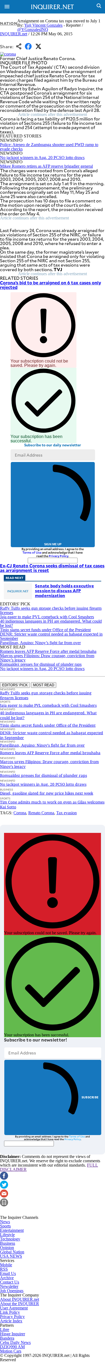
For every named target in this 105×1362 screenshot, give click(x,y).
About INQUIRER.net (19, 1299)
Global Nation (12, 1252)
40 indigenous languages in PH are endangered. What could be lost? (51, 623)
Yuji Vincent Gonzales (43, 25)
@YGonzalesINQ (32, 29)
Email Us (8, 1273)
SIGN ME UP (52, 544)
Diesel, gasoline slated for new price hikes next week (46, 793)
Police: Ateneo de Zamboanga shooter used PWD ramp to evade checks (49, 146)
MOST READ (43, 685)
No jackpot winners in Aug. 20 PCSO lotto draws (42, 157)
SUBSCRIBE (90, 1097)
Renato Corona (41, 813)
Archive (7, 1277)
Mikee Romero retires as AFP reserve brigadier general (46, 166)
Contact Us (9, 1282)
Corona (19, 813)
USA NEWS (11, 1256)
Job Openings (11, 1290)
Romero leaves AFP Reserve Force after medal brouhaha (48, 651)
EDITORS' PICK (15, 685)
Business (7, 1243)
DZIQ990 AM (12, 1346)
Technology (10, 1239)
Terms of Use (31, 552)
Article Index (11, 1321)
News (5, 1221)
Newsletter (9, 1286)
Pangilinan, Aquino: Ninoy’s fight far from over (40, 642)
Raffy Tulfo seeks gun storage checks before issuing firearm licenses (51, 610)
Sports (5, 1226)
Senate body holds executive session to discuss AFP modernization (64, 590)
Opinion (7, 1247)
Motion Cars (10, 1351)
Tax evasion (66, 813)
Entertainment (12, 1230)
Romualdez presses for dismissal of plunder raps (41, 664)
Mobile (6, 1265)
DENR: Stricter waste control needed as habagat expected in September (51, 636)
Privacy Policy (58, 556)
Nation (8, 23)
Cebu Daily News (15, 1342)
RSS (4, 1269)
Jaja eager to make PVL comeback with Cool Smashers (47, 617)
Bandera (7, 1338)
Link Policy (10, 1312)
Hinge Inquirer (12, 1334)
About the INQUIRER (19, 1303)
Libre (4, 1329)
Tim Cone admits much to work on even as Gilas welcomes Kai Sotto (52, 804)
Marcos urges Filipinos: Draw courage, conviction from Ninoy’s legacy (47, 657)
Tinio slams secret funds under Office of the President (45, 629)
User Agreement (14, 1308)
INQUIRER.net (13, 34)
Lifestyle (7, 1234)
